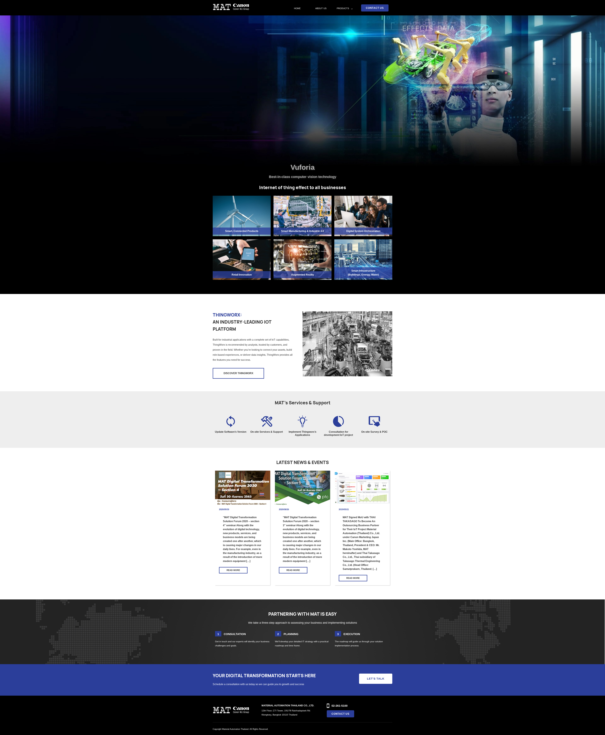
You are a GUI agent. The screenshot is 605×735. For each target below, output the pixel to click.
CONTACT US (375, 8)
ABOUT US (320, 8)
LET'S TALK (375, 678)
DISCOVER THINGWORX (238, 373)
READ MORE (233, 570)
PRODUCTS (343, 8)
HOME (297, 8)
